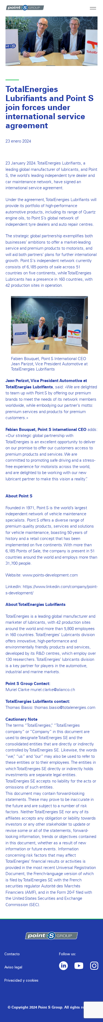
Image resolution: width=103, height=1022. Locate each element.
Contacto (12, 954)
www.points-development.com (50, 575)
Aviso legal (13, 968)
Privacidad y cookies (21, 981)
